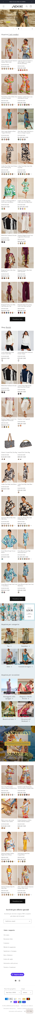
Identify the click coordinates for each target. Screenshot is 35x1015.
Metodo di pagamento (10, 947)
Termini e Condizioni (10, 967)
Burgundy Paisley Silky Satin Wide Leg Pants (25, 271)
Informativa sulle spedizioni (15, 1011)
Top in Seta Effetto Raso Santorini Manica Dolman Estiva (9, 787)
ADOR (7, 1005)
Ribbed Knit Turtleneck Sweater (9, 235)
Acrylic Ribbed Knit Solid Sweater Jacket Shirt (7, 353)
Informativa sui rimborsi (27, 1005)
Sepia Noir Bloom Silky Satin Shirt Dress (8, 518)
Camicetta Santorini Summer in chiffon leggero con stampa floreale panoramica (25, 62)
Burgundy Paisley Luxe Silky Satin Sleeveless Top (8, 305)
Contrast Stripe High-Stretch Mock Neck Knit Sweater (24, 386)
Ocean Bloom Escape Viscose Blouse (8, 551)
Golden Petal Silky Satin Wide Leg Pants (25, 166)
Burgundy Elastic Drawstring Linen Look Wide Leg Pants (25, 305)
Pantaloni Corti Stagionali (24, 419)
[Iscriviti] (29, 921)
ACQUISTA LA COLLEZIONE (17, 743)
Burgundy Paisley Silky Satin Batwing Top (8, 271)
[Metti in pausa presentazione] (33, 29)
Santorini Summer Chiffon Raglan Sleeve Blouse (7, 854)
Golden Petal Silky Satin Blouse (9, 484)
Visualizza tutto (17, 319)
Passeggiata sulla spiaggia (9, 697)
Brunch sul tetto (8, 719)
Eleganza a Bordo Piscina (26, 697)
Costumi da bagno (24, 667)
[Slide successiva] (22, 29)
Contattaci (6, 943)
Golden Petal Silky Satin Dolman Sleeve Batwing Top (9, 166)
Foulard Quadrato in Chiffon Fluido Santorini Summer (24, 821)
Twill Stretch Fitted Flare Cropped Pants (24, 854)
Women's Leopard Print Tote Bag (9, 452)
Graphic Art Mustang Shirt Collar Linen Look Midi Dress (25, 201)
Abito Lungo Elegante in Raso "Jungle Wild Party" (8, 132)
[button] (4, 6)
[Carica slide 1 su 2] (16, 29)
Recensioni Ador (8, 939)
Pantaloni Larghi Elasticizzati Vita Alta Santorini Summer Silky (26, 787)
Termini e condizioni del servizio (25, 1008)
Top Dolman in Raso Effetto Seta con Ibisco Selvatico (9, 97)
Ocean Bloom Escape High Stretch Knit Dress (24, 551)
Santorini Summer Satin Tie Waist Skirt (8, 887)
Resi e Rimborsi (8, 955)
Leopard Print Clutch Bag (24, 452)
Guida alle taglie (8, 959)
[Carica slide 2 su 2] (19, 29)
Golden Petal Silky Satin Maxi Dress (25, 485)
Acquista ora (17, 18)
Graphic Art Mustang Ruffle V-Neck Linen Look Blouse (8, 201)
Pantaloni (24, 646)
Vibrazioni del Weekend (26, 720)
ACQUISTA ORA (17, 612)
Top (8, 646)
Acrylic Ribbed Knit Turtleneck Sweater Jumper (25, 353)
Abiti (8, 667)
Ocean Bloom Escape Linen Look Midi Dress (25, 585)
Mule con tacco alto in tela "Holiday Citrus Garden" (7, 821)
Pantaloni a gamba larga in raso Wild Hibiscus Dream (25, 97)
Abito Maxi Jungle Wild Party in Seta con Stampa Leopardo (25, 132)
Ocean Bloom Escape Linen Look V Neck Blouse (9, 585)
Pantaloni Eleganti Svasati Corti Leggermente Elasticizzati (25, 236)
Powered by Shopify (14, 1005)
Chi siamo (6, 935)
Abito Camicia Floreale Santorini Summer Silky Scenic (9, 61)
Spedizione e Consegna (10, 951)
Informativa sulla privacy (11, 963)
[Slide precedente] (13, 29)
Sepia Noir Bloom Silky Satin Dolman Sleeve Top (25, 518)
